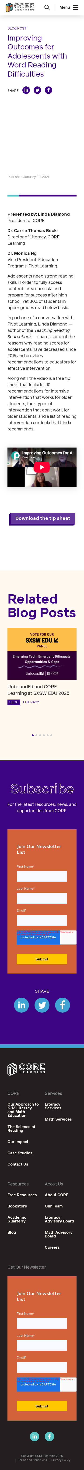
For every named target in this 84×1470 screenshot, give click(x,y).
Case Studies (19, 1153)
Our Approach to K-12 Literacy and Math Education (23, 1110)
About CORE (56, 1195)
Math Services (58, 1119)
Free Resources (22, 1195)
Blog (11, 1232)
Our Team (54, 1206)
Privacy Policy (60, 1460)
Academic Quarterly (16, 1219)
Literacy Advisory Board (59, 1219)
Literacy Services (53, 1106)
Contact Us (17, 1164)
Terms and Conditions (32, 1460)
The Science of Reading (21, 1129)
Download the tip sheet (42, 518)
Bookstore (17, 1206)
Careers (52, 1247)
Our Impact (17, 1142)
